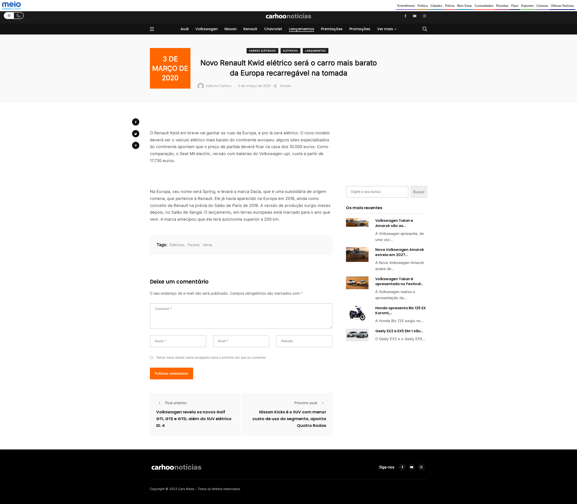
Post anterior (176, 403)
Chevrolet (273, 29)
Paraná (193, 245)
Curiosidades (484, 5)
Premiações (332, 29)
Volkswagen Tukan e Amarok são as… (394, 223)
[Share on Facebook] (135, 122)
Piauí (514, 5)
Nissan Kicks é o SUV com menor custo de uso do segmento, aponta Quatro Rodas (289, 418)
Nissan (230, 29)
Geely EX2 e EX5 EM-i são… (399, 331)
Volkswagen (206, 29)
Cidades (436, 5)
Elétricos (290, 50)
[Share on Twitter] (135, 133)
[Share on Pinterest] (135, 145)
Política (422, 5)
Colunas (542, 5)
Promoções (359, 29)
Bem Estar (464, 5)
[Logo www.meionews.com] (11, 5)
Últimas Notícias (562, 5)
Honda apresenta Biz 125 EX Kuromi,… (400, 310)
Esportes (527, 5)
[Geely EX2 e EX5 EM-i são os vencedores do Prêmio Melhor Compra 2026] (357, 335)
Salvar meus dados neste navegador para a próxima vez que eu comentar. (211, 357)
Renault (250, 29)
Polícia (449, 5)
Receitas (502, 5)
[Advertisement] (386, 148)
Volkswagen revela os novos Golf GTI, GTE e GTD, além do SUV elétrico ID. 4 (193, 418)
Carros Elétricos (262, 50)
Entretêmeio (406, 5)
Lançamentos (301, 29)
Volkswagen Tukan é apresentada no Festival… (399, 281)
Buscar (419, 192)
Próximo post (305, 403)
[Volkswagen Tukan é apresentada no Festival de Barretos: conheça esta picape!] (357, 283)
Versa (207, 245)
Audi (185, 29)
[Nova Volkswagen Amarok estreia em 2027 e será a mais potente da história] (357, 254)
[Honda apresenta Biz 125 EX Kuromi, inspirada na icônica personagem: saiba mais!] (357, 313)
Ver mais (385, 29)
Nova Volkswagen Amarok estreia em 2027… (399, 252)
